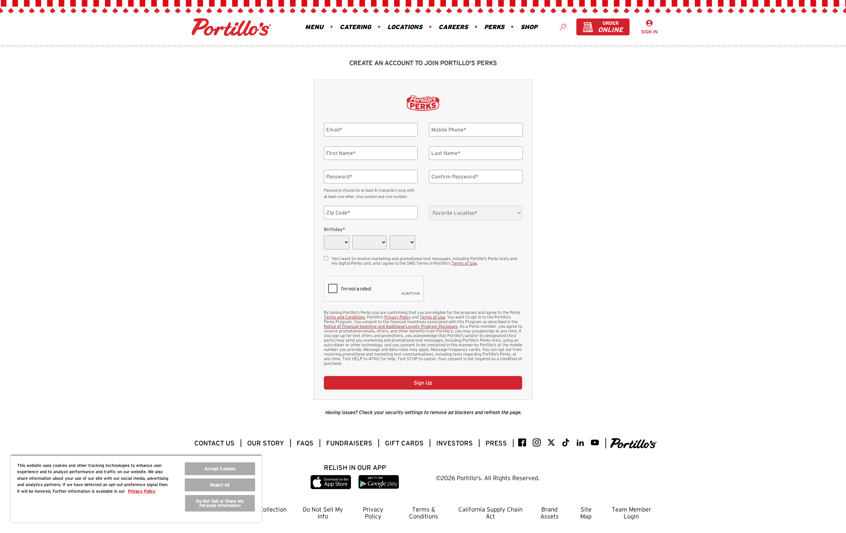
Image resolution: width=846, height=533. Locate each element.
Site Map (586, 513)
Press (496, 443)
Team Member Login (631, 513)
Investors (454, 443)
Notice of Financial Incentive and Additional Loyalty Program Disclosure (391, 326)
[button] (315, 27)
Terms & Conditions (423, 513)
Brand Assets (549, 513)
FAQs (305, 443)
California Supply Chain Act (490, 513)
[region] (136, 488)
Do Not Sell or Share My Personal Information (220, 503)
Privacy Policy (397, 317)
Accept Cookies (220, 468)
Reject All (219, 484)
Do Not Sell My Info (323, 513)
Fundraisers (349, 443)
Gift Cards (404, 443)
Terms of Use (464, 263)
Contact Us (214, 443)
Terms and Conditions (344, 317)
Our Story (265, 443)
